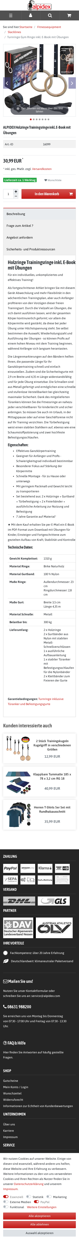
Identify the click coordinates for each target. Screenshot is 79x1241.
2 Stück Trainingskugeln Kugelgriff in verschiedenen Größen (52, 745)
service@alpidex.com (45, 996)
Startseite (26, 27)
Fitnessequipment (49, 27)
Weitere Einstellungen (41, 1207)
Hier (6, 1052)
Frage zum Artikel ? (20, 225)
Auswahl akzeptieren (40, 1233)
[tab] (39, 214)
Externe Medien (20, 1202)
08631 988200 (19, 1006)
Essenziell (16, 1197)
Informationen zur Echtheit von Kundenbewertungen (38, 1106)
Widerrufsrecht (13, 1099)
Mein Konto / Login (15, 1087)
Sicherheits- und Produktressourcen (31, 249)
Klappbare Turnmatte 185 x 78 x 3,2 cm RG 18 (52, 776)
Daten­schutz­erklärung (29, 1184)
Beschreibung (16, 214)
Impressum (10, 1137)
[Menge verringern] (15, 196)
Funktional (17, 1207)
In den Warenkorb (47, 194)
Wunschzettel (12, 1093)
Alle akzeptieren (40, 1216)
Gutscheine (10, 1080)
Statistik (38, 1197)
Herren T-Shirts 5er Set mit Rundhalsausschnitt (52, 809)
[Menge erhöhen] (15, 191)
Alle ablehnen (39, 1224)
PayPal (45, 1202)
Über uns (9, 1124)
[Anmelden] (30, 15)
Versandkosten (41, 169)
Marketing (60, 1197)
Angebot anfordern (20, 237)
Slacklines (14, 32)
